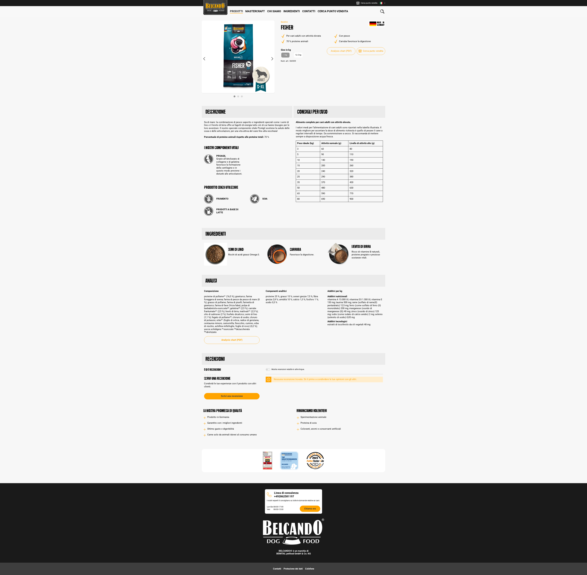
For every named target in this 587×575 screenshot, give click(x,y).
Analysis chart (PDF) (341, 51)
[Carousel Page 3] (242, 96)
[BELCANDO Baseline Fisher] (238, 56)
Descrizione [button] (215, 112)
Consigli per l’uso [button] (312, 112)
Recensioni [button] (215, 359)
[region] (238, 58)
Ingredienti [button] (215, 234)
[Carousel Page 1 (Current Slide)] (234, 96)
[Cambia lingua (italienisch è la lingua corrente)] (382, 3)
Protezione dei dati (293, 568)
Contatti (277, 568)
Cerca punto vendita (373, 51)
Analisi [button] (211, 281)
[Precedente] (204, 59)
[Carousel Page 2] (238, 96)
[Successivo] (272, 59)
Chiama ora (310, 508)
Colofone (309, 568)
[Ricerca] (382, 11)
